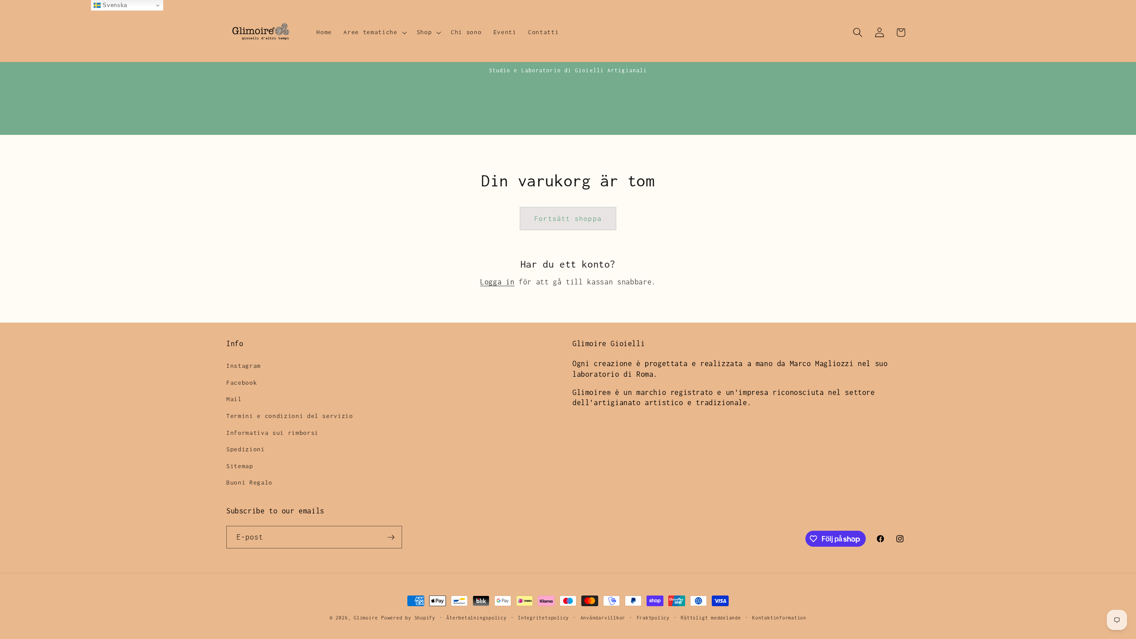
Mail (234, 398)
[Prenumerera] (391, 537)
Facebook (241, 382)
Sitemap (239, 465)
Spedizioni (245, 449)
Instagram (243, 365)
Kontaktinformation (779, 617)
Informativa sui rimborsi (272, 432)
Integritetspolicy (543, 617)
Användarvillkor (603, 617)
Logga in (497, 282)
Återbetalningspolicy (476, 617)
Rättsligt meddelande (711, 617)
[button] (374, 32)
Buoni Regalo (249, 482)
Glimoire (366, 617)
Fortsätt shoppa (568, 218)
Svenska (114, 5)
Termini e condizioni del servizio (289, 415)
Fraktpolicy (653, 617)
